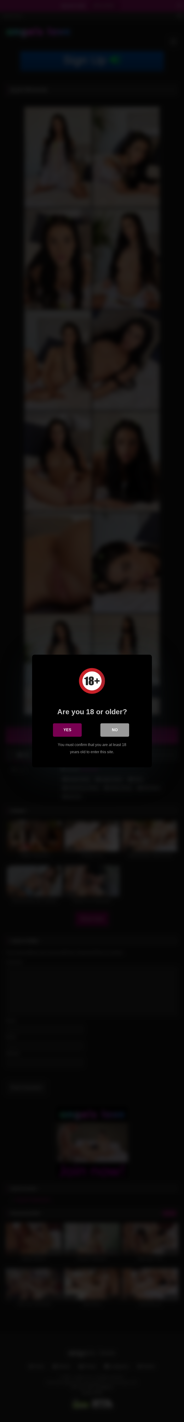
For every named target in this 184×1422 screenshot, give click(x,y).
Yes (67, 730)
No (115, 730)
